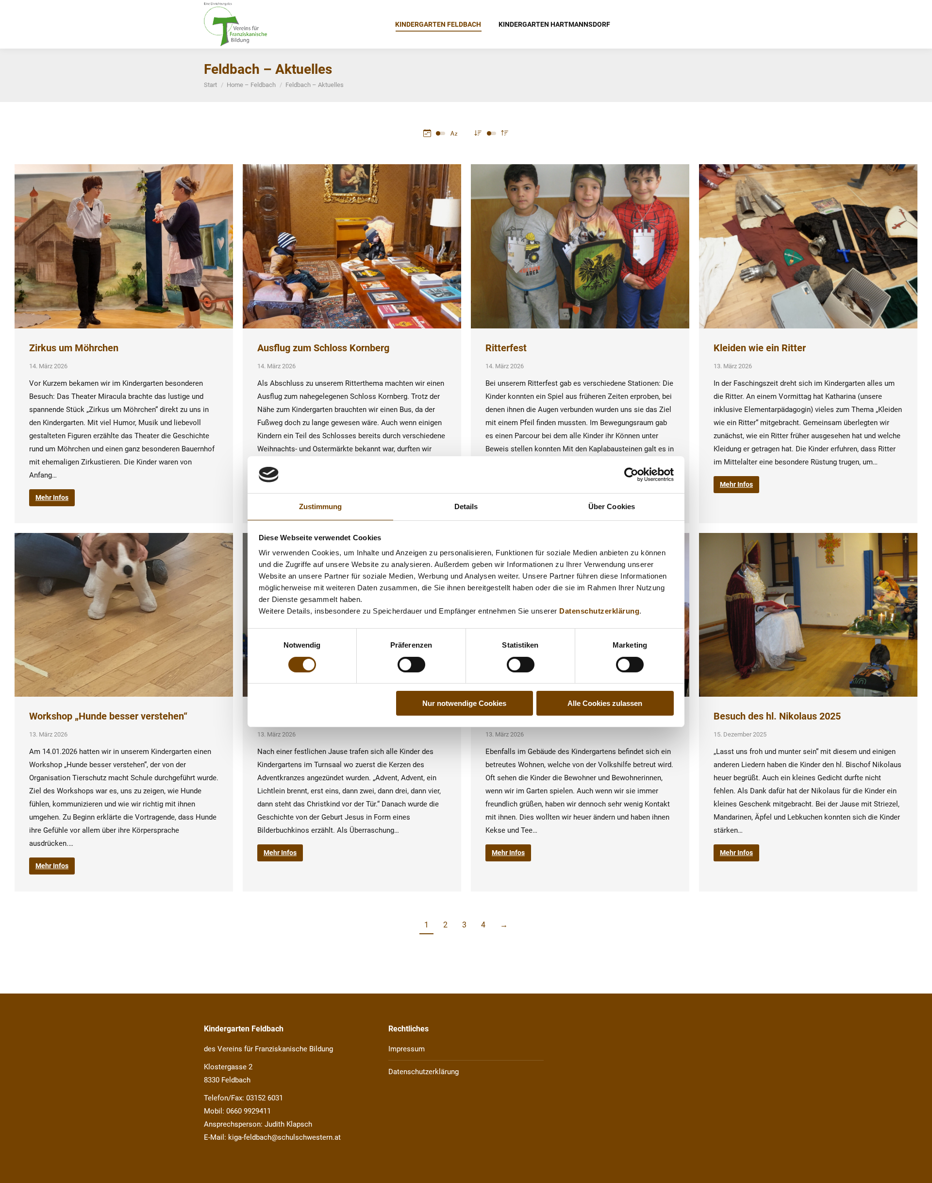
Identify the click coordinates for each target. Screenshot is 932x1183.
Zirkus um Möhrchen (73, 348)
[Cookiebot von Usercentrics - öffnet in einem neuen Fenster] (631, 474)
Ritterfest (506, 348)
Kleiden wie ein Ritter (760, 348)
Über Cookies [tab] (611, 506)
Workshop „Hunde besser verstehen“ (108, 716)
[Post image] (124, 246)
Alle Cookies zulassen (604, 703)
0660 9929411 (248, 1111)
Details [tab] (466, 506)
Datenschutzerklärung (599, 611)
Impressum (406, 1049)
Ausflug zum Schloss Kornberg (323, 348)
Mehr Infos (51, 497)
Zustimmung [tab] (320, 506)
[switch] (411, 664)
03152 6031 (264, 1098)
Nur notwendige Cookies (464, 703)
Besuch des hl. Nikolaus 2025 (777, 716)
